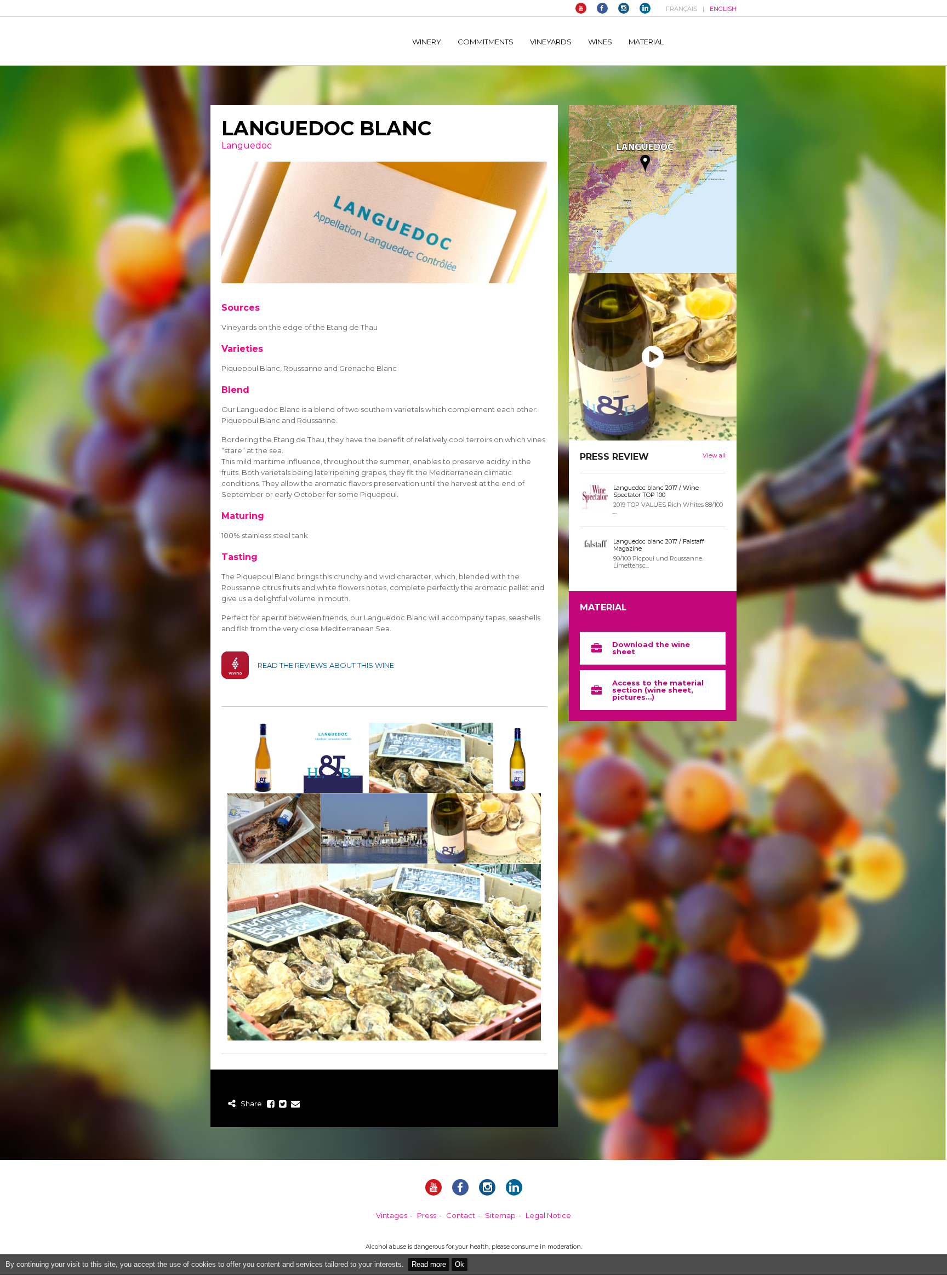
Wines (600, 41)
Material (646, 41)
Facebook (602, 8)
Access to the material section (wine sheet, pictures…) (658, 689)
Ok (459, 1264)
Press (426, 1215)
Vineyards (551, 41)
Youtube (580, 8)
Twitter (283, 1104)
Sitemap (500, 1215)
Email (295, 1104)
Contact (460, 1215)
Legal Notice (548, 1215)
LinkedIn (645, 8)
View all (714, 455)
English (723, 9)
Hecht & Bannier (298, 41)
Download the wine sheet (651, 648)
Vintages (391, 1215)
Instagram (623, 8)
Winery (426, 41)
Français (681, 9)
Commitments (486, 41)
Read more (429, 1264)
